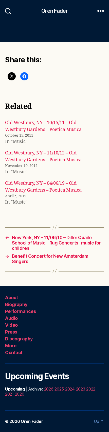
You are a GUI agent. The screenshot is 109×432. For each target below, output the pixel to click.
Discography (19, 338)
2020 (19, 394)
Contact (14, 352)
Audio (11, 318)
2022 (90, 389)
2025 (59, 389)
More (10, 345)
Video (11, 325)
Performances (20, 311)
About (11, 297)
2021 (9, 394)
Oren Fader (54, 10)
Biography (16, 304)
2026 (48, 389)
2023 (80, 389)
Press (11, 332)
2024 (70, 389)
